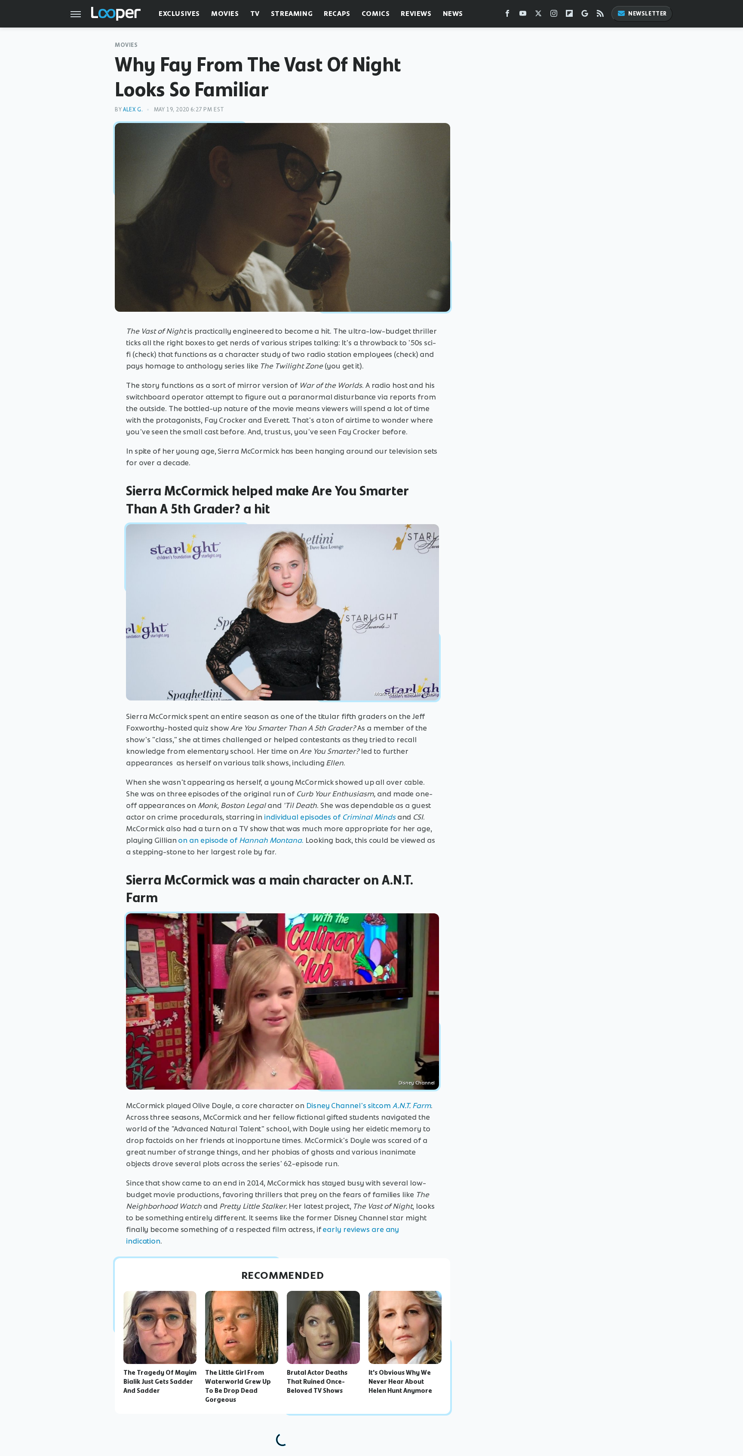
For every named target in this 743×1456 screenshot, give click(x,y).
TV (255, 13)
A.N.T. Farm (412, 1105)
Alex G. (133, 109)
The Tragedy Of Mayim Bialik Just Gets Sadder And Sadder (159, 1381)
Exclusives (179, 13)
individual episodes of (302, 817)
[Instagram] (554, 15)
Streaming (292, 13)
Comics (376, 13)
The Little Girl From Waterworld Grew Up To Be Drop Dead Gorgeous (238, 1386)
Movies (225, 13)
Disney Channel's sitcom (348, 1105)
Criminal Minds (369, 817)
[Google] (584, 15)
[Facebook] (507, 15)
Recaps (337, 13)
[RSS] (600, 15)
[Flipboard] (569, 15)
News (453, 13)
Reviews (416, 13)
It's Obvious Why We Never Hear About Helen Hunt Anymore (400, 1381)
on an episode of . (240, 840)
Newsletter (647, 13)
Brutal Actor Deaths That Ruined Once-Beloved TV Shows (317, 1381)
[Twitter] (538, 15)
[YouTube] (523, 15)
